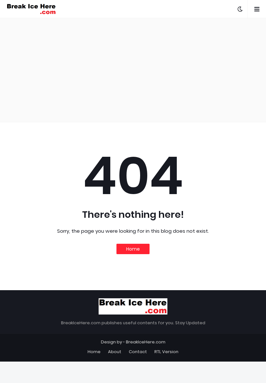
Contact (138, 352)
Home (133, 249)
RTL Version (166, 352)
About (114, 352)
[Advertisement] (133, 70)
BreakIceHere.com (145, 342)
